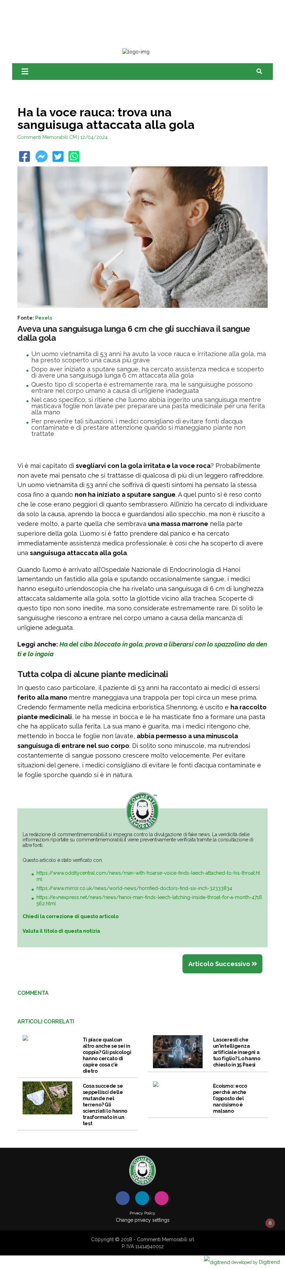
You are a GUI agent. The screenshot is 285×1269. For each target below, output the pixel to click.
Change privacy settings (143, 1220)
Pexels (43, 318)
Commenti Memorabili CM (47, 137)
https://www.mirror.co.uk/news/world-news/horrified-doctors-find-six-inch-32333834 (134, 888)
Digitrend (255, 1262)
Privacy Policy (142, 1213)
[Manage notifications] (270, 1223)
